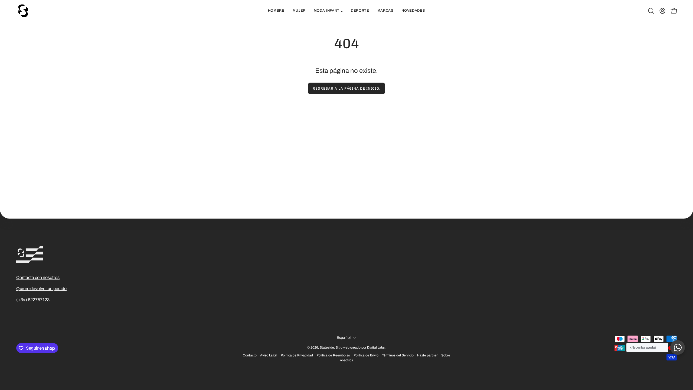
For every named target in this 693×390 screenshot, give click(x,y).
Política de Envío (366, 355)
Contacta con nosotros (38, 277)
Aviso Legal (268, 355)
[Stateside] (23, 11)
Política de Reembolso (333, 355)
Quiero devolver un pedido (41, 288)
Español (343, 338)
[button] (651, 11)
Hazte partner (427, 355)
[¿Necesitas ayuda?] (677, 347)
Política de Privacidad (297, 355)
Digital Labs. (376, 347)
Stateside (327, 347)
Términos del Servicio (398, 355)
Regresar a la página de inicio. (346, 88)
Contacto (250, 355)
